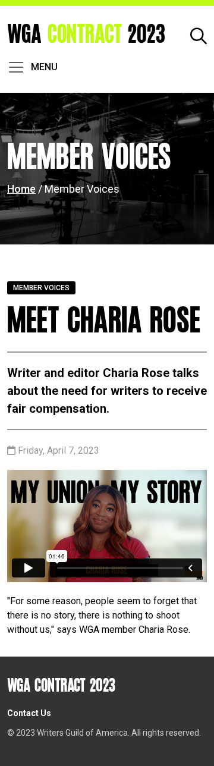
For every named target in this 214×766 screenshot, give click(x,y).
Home (21, 189)
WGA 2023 (86, 34)
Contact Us (29, 713)
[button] (198, 34)
